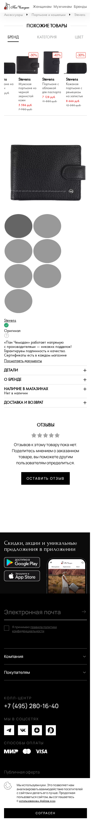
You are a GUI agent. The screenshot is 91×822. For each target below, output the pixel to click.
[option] (28, 82)
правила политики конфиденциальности (34, 629)
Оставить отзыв (45, 478)
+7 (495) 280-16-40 (31, 706)
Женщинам (42, 6)
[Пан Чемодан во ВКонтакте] (23, 730)
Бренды (80, 6)
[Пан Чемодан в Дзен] (37, 730)
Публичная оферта (22, 772)
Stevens (79, 15)
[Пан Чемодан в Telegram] (9, 730)
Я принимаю (34, 629)
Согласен (45, 813)
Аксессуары (13, 15)
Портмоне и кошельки (48, 15)
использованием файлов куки (37, 801)
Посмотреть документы (23, 361)
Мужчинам (63, 6)
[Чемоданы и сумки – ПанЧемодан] (16, 6)
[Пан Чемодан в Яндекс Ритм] (51, 730)
